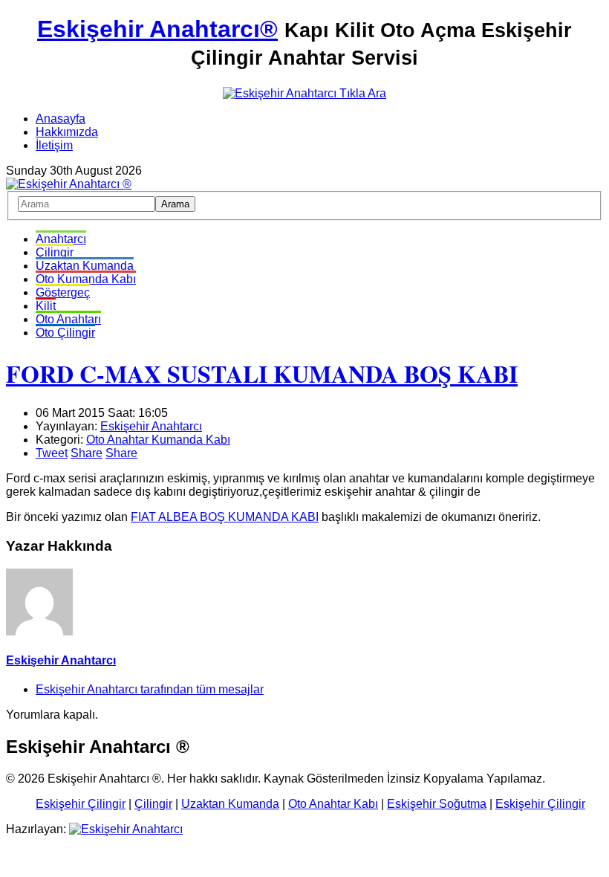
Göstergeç (63, 292)
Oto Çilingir (65, 332)
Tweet (52, 453)
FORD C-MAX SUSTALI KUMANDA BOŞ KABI (262, 373)
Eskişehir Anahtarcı (151, 426)
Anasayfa (60, 118)
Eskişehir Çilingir (81, 803)
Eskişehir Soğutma (436, 803)
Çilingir (55, 252)
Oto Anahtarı (68, 319)
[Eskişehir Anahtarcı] (126, 829)
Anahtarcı (61, 239)
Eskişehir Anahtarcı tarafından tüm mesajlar (150, 689)
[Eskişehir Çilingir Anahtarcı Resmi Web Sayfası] (68, 184)
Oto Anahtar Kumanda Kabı (158, 439)
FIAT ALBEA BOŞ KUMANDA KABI (225, 517)
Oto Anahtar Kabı (333, 803)
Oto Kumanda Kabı (86, 279)
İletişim (54, 145)
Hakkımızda (67, 132)
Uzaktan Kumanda (85, 265)
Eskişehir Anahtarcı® (157, 29)
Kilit (46, 306)
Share (86, 453)
